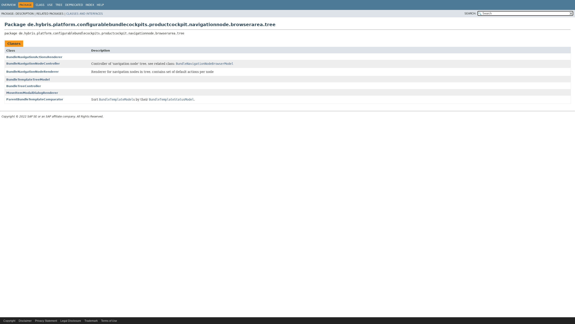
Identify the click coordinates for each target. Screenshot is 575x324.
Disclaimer (25, 320)
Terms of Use (109, 320)
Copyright (9, 320)
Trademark (91, 320)
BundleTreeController (23, 86)
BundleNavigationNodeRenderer (32, 71)
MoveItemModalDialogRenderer (32, 92)
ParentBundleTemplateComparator (34, 99)
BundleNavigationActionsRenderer (34, 57)
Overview (8, 5)
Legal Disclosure (70, 320)
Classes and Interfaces (84, 13)
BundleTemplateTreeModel (28, 79)
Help (100, 5)
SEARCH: (470, 13)
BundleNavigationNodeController (33, 63)
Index (90, 5)
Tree (58, 5)
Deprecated (74, 5)
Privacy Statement (46, 320)
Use (50, 5)
